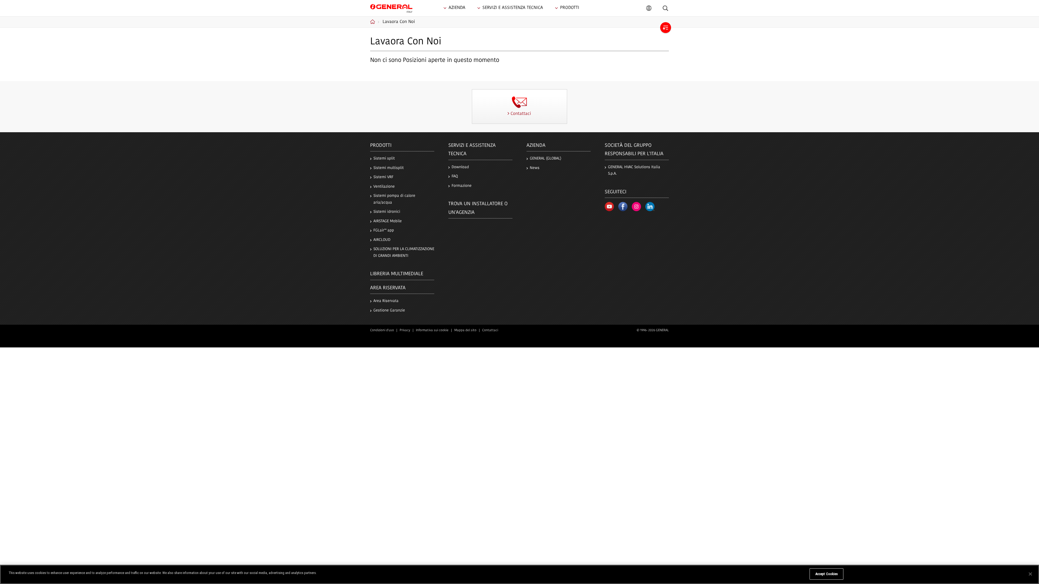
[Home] (374, 21)
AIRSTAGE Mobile (387, 221)
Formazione (462, 186)
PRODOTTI (381, 145)
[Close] (1030, 574)
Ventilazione (384, 187)
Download (460, 167)
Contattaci (490, 330)
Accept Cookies (826, 574)
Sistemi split (384, 159)
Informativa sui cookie (432, 330)
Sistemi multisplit (388, 168)
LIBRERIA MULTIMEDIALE (396, 274)
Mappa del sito (465, 330)
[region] (519, 574)
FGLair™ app (383, 230)
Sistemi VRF (383, 177)
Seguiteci (615, 192)
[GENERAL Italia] (391, 8)
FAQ (455, 176)
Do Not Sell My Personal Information (779, 574)
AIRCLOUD (381, 240)
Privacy (405, 330)
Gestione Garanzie (389, 310)
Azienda (536, 145)
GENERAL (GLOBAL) (545, 159)
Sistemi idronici (386, 212)
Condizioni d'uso (382, 330)
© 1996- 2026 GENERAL (653, 330)
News (535, 168)
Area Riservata (386, 301)
